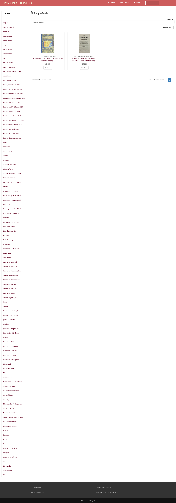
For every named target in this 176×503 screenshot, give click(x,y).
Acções (5, 23)
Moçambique (8, 395)
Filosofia (6, 235)
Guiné (5, 306)
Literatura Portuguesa (11, 360)
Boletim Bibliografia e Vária (13, 93)
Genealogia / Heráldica (11, 249)
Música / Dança (8, 408)
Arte (4, 58)
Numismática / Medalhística (13, 417)
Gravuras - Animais (10, 262)
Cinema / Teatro (8, 169)
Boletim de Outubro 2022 (12, 111)
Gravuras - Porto (9, 293)
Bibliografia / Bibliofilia (11, 85)
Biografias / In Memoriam (12, 89)
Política (6, 435)
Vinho (5, 475)
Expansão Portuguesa (11, 222)
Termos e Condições (103, 487)
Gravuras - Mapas (9, 289)
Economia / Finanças (10, 191)
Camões (6, 160)
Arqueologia (7, 49)
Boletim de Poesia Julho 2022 (13, 120)
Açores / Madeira (9, 27)
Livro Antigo (7, 364)
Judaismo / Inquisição (11, 329)
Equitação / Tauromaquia (12, 200)
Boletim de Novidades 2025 (13, 107)
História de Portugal (10, 311)
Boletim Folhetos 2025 (11, 133)
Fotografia (6, 244)
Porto (5, 439)
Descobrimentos (9, 178)
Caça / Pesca (7, 151)
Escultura (6, 204)
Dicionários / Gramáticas (12, 182)
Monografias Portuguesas (12, 404)
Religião (6, 453)
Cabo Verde (7, 147)
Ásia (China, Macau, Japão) (12, 71)
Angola (5, 45)
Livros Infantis (8, 368)
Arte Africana (8, 62)
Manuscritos (7, 377)
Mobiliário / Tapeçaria (11, 391)
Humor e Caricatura (10, 315)
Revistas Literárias (10, 457)
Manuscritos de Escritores (12, 382)
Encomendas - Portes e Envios (107, 492)
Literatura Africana (10, 342)
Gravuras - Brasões (10, 266)
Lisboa (5, 337)
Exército (6, 218)
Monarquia (7, 399)
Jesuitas (6, 324)
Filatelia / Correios (9, 231)
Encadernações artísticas (12, 195)
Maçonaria (7, 373)
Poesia (5, 430)
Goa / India (7, 258)
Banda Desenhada (9, 80)
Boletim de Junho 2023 (11, 102)
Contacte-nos (38, 492)
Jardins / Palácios (9, 320)
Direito (5, 187)
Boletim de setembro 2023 (12, 125)
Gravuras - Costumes (10, 275)
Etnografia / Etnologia (11, 213)
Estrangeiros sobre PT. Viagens (14, 209)
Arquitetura (7, 54)
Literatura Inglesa (9, 355)
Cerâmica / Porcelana (10, 164)
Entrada (112, 3)
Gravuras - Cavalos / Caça (12, 271)
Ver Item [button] (48, 68)
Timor (5, 461)
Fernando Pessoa (9, 227)
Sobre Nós (37, 487)
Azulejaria (7, 76)
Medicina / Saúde (9, 386)
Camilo (5, 156)
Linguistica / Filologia (11, 333)
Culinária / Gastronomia (12, 173)
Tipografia (7, 466)
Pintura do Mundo (10, 422)
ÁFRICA (6, 31)
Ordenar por (167, 27)
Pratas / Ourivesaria (10, 448)
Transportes (7, 470)
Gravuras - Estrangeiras (11, 280)
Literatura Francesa (10, 351)
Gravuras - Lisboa (9, 284)
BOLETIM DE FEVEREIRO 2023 (14, 98)
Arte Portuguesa (9, 67)
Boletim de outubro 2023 (12, 116)
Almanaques (7, 40)
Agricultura (7, 36)
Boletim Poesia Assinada (12, 138)
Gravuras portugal (10, 297)
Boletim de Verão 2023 (11, 129)
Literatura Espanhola (11, 346)
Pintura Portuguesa (10, 426)
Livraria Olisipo (17, 3)
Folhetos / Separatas (10, 240)
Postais (5, 444)
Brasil (5, 142)
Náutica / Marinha (9, 413)
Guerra (5, 302)
